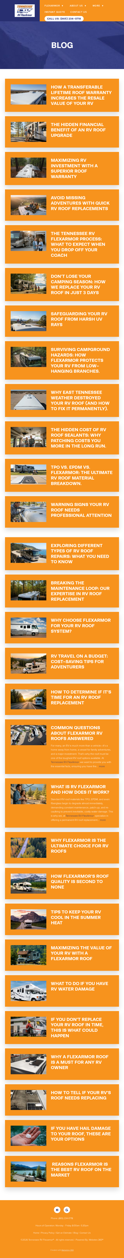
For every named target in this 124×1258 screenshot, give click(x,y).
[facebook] (57, 1210)
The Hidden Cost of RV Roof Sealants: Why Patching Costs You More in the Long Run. (78, 437)
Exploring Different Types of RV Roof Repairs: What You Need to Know (80, 553)
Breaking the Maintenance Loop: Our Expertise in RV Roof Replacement (80, 591)
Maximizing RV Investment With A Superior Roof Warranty (74, 168)
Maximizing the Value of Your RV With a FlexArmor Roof (81, 953)
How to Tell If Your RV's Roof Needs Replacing (81, 1095)
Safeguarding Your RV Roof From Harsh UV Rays (79, 319)
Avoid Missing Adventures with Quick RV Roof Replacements (80, 203)
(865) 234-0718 (65, 1218)
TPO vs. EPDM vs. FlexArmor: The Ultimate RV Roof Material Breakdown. (82, 475)
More (98, 5)
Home (36, 1232)
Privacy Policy (47, 1232)
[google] (67, 1210)
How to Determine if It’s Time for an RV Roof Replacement (81, 697)
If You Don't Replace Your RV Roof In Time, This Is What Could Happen (77, 1027)
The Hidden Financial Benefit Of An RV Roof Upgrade (78, 130)
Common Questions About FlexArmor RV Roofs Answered (77, 733)
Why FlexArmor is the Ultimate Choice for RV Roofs (79, 846)
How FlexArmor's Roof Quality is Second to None (80, 882)
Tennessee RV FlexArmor (65, 762)
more (102, 766)
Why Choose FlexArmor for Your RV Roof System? (81, 626)
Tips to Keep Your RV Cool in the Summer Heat (76, 917)
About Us (78, 5)
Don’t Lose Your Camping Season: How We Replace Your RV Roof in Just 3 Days (78, 284)
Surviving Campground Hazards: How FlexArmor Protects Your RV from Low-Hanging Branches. (80, 360)
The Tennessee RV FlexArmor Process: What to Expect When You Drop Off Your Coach (78, 244)
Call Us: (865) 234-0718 (64, 18)
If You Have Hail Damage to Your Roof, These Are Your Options (81, 1134)
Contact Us (78, 12)
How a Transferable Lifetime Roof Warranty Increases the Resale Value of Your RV (81, 95)
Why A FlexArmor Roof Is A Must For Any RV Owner (79, 1062)
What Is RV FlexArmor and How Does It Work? (80, 789)
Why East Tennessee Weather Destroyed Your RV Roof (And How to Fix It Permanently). (80, 400)
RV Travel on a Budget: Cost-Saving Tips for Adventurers (79, 661)
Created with (62, 1250)
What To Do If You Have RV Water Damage (79, 986)
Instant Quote (55, 12)
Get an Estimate (64, 1232)
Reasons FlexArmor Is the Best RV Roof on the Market (81, 1170)
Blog (75, 1232)
